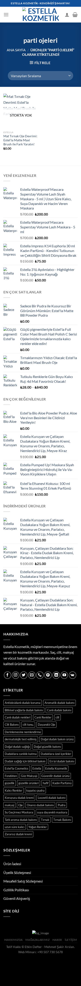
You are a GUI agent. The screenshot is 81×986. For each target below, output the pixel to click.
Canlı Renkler (43, 717)
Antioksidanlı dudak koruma (22, 703)
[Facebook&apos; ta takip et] (7, 675)
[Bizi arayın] (40, 675)
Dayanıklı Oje (46, 724)
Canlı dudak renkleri (17, 717)
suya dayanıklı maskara (52, 812)
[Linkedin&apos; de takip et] (56, 675)
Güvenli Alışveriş (16, 898)
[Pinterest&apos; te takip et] (48, 675)
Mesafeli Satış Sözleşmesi (23, 881)
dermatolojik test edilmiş (21, 739)
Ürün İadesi (12, 864)
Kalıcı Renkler (13, 790)
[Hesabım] (67, 15)
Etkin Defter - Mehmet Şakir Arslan (49, 947)
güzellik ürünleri (28, 783)
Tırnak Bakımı (62, 820)
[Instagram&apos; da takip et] (15, 675)
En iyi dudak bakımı (62, 761)
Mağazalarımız (37, 939)
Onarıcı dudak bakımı (40, 805)
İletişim (71, 939)
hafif (45, 783)
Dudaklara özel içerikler (56, 754)
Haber (57, 939)
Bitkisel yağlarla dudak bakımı (24, 710)
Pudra (61, 805)
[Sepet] (75, 15)
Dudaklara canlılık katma (21, 754)
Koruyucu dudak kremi (19, 797)
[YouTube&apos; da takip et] (64, 675)
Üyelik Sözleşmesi (17, 872)
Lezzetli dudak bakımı (51, 797)
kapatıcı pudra (35, 790)
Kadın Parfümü (62, 783)
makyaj (9, 805)
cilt (57, 717)
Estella (36, 768)
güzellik (9, 783)
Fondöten (11, 776)
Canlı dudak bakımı (59, 710)
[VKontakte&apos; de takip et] (72, 675)
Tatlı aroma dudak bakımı (21, 820)
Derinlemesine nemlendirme (23, 732)
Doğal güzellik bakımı (47, 746)
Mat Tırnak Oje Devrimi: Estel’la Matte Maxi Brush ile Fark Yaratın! (20, 140)
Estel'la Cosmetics (16, 768)
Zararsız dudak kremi (18, 834)
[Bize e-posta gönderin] (32, 675)
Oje (20, 805)
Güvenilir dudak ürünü (55, 776)
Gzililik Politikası (16, 890)
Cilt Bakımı (12, 724)
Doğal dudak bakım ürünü (57, 739)
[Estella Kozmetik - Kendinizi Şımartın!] (40, 14)
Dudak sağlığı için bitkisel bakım (25, 761)
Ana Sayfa (16, 50)
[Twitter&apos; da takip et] (23, 675)
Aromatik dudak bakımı (59, 703)
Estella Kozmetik (56, 768)
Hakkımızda (13, 939)
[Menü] (6, 14)
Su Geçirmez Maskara (19, 812)
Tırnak (45, 820)
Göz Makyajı (29, 776)
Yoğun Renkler (37, 827)
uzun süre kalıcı (14, 827)
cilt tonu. (28, 724)
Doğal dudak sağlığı (17, 746)
